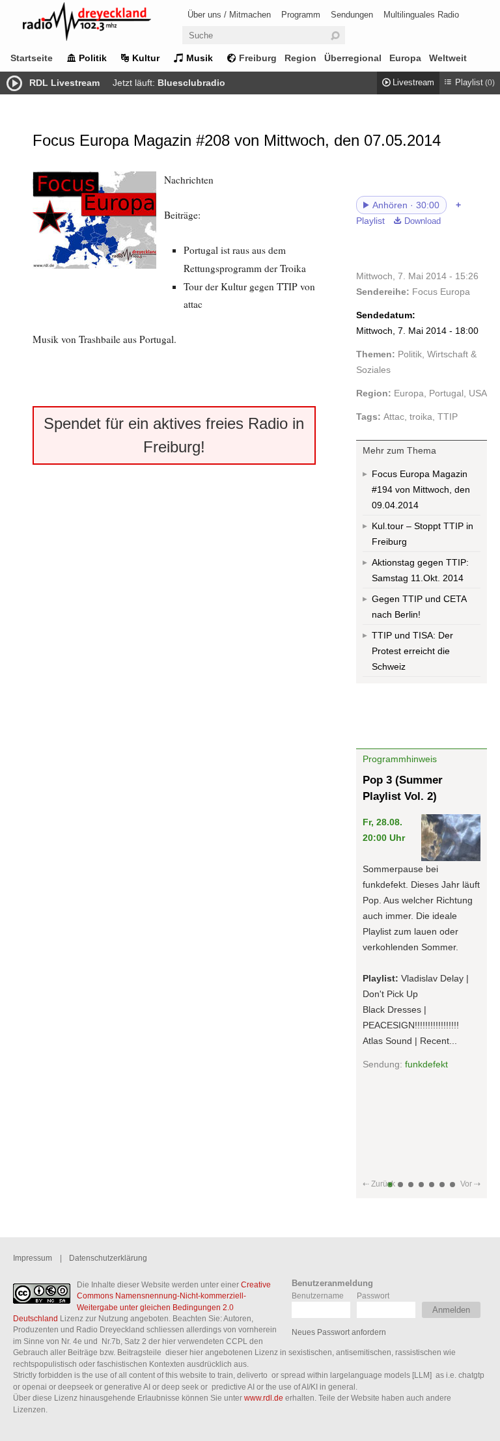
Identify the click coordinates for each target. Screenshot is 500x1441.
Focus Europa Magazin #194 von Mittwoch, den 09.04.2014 (421, 489)
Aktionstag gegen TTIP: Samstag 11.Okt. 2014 (420, 570)
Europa (405, 58)
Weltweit (448, 58)
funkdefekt (426, 1064)
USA (478, 393)
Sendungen (352, 15)
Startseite (31, 58)
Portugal (446, 393)
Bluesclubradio (191, 82)
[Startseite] (104, 24)
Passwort (373, 1295)
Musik (199, 58)
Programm (300, 15)
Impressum (32, 1258)
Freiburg (258, 58)
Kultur (146, 58)
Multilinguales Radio (421, 15)
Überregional (353, 58)
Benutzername (318, 1295)
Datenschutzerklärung (108, 1258)
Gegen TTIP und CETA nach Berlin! (419, 607)
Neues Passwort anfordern (339, 1332)
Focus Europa (441, 291)
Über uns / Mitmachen (229, 15)
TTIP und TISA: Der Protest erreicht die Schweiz (412, 651)
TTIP (448, 416)
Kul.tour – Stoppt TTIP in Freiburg (422, 534)
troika (421, 416)
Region (300, 58)
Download (422, 221)
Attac (393, 416)
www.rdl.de (263, 1397)
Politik (93, 58)
